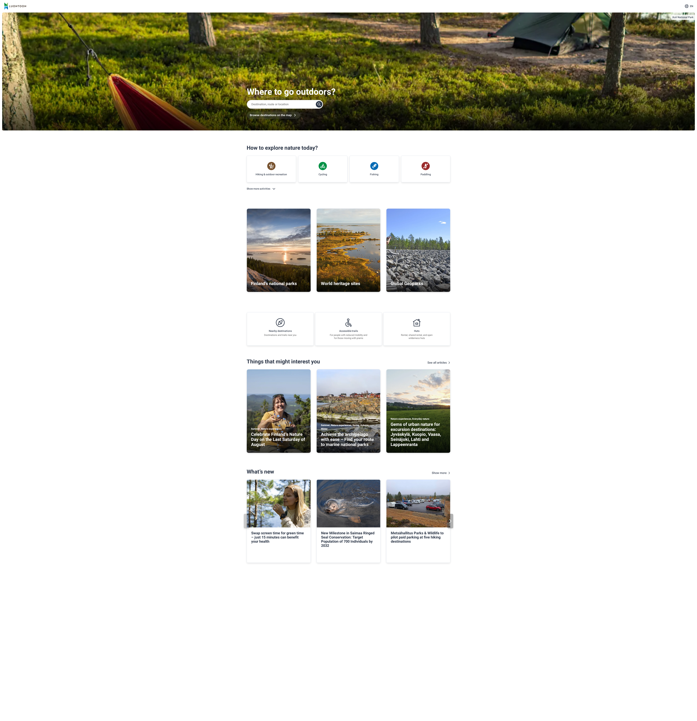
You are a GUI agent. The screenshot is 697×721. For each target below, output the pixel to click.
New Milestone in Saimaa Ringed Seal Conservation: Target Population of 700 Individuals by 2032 (347, 539)
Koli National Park (682, 17)
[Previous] (247, 521)
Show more (439, 473)
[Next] (450, 521)
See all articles (437, 362)
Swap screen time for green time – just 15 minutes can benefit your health (277, 537)
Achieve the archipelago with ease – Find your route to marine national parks (347, 439)
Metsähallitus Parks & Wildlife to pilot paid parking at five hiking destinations (417, 537)
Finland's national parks (274, 283)
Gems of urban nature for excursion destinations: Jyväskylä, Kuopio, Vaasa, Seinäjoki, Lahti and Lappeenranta (416, 434)
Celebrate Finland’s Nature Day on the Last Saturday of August (278, 439)
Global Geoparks (407, 283)
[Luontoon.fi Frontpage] (15, 6)
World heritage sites (340, 283)
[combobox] (285, 104)
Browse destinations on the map (271, 115)
